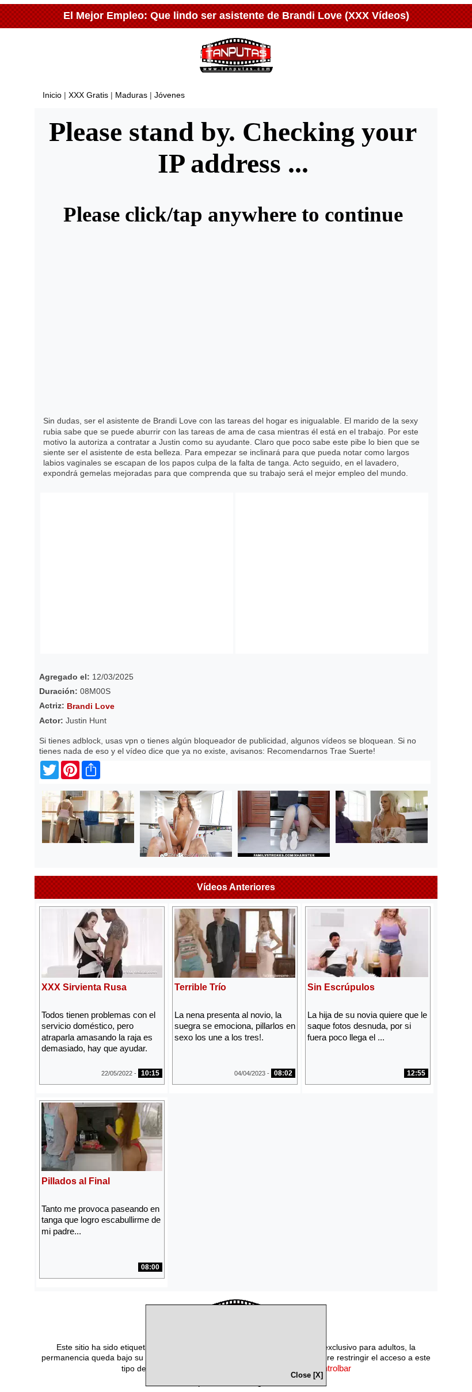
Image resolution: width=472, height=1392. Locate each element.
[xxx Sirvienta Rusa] (101, 974)
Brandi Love (91, 706)
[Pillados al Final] (101, 1168)
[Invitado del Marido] (382, 840)
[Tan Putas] (236, 75)
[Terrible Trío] (234, 974)
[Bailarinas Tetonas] (88, 840)
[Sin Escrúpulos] (367, 974)
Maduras (131, 95)
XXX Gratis (88, 95)
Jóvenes (169, 95)
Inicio (52, 95)
